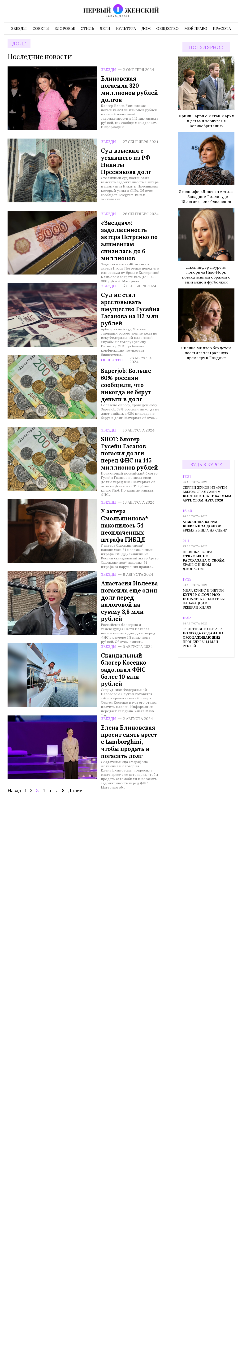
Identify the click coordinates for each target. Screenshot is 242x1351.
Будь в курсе (206, 464)
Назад (14, 790)
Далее (75, 790)
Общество (112, 360)
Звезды (109, 69)
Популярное (206, 47)
